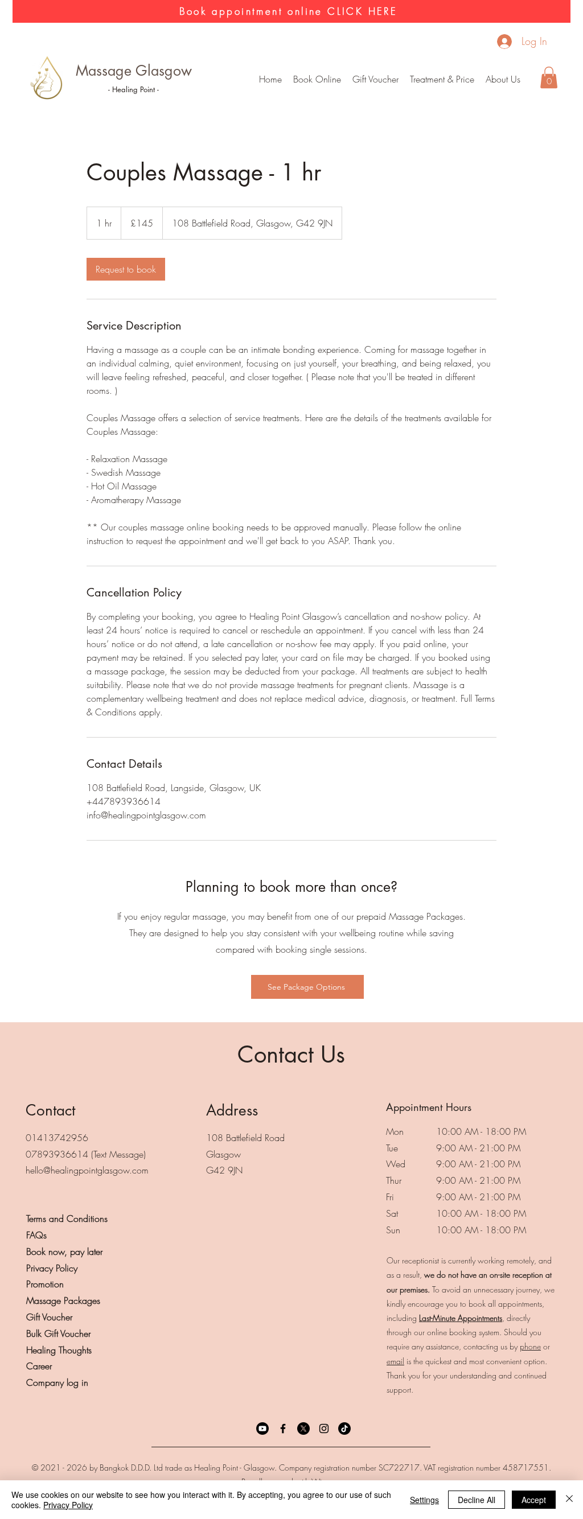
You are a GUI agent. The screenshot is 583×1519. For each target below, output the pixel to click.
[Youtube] (262, 1428)
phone (530, 1346)
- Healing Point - (133, 89)
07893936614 (57, 1154)
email (395, 1361)
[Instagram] (324, 1428)
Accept (534, 1499)
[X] (303, 1428)
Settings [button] (424, 1499)
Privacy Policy (68, 1504)
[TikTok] (344, 1428)
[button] (442, 79)
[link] (126, 269)
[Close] (569, 1499)
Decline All (476, 1499)
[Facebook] (283, 1428)
